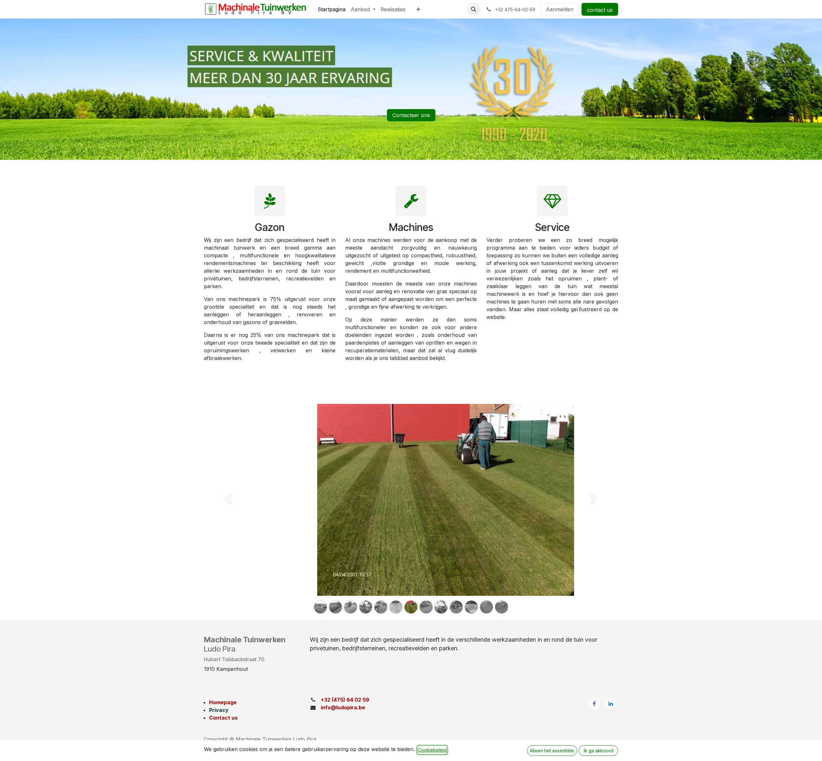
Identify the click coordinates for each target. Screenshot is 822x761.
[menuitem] (331, 9)
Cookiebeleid (432, 750)
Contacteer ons (411, 115)
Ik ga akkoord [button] (598, 750)
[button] (473, 9)
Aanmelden (559, 9)
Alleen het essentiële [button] (552, 750)
